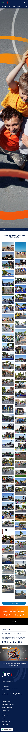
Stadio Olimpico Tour (6, 721)
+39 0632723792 (6, 688)
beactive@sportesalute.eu (7, 635)
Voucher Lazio (5, 6)
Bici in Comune (16, 6)
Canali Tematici (6, 701)
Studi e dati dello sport (7, 707)
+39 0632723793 (14, 688)
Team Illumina (5, 715)
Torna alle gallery (14, 603)
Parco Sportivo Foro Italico (8, 704)
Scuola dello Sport (6, 710)
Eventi (3, 718)
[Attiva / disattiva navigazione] (25, 229)
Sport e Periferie (5, 713)
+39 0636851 (6, 686)
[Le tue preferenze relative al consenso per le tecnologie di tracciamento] (7, 729)
